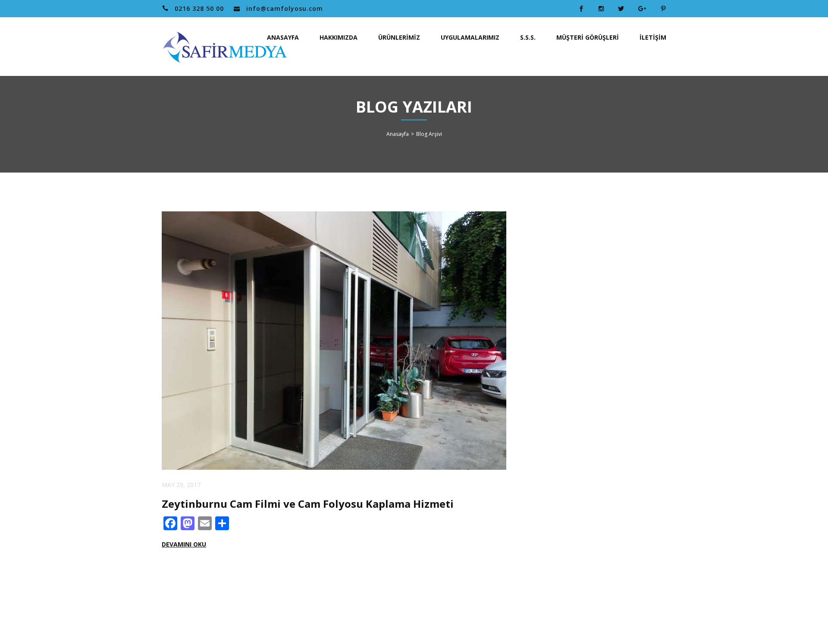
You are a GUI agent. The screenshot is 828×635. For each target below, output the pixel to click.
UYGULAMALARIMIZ (470, 37)
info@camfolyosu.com (284, 8)
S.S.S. (528, 37)
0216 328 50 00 (199, 8)
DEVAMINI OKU (184, 544)
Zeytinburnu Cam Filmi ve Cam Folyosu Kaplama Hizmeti (308, 503)
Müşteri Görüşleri (587, 37)
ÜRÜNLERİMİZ (399, 37)
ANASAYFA (283, 37)
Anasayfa (397, 134)
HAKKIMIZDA (339, 37)
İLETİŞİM (653, 37)
